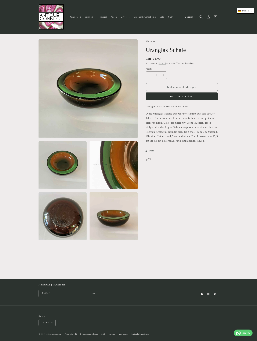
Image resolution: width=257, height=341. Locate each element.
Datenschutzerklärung (89, 334)
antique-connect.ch (53, 334)
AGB (103, 334)
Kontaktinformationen (140, 334)
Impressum (123, 334)
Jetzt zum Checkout (181, 96)
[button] (90, 16)
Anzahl (149, 68)
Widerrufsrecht (71, 334)
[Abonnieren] (93, 293)
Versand (162, 63)
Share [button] (151, 150)
